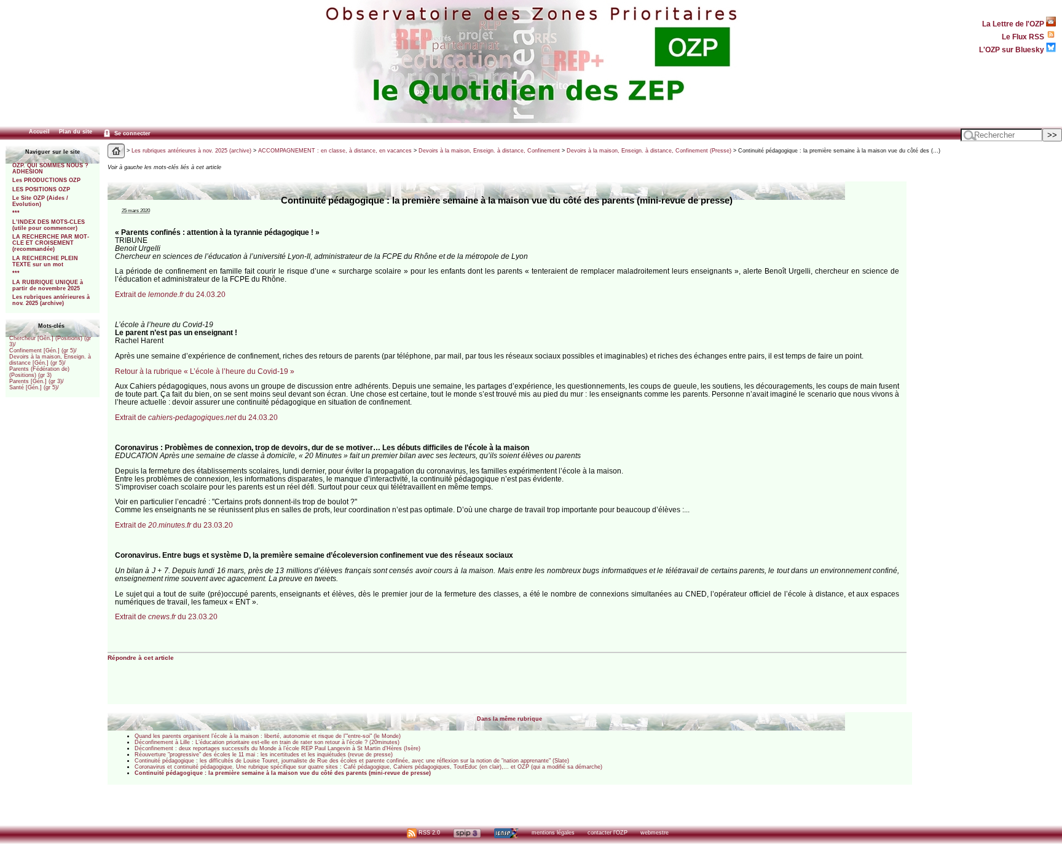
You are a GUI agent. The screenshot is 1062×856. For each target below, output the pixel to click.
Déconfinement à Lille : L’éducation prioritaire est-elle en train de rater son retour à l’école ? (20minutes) (267, 742)
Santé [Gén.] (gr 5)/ (34, 387)
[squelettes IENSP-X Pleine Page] (506, 833)
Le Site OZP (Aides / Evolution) (40, 201)
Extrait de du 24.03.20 (170, 294)
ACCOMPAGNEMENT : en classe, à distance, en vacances (335, 151)
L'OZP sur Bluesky (1012, 50)
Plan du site (75, 132)
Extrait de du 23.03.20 (174, 525)
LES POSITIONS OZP (41, 189)
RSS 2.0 (428, 833)
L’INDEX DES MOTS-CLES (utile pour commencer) (48, 225)
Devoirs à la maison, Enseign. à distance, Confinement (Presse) (649, 151)
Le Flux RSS (1024, 37)
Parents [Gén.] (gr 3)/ (36, 381)
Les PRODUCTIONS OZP (46, 180)
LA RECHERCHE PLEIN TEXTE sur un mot (45, 261)
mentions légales (553, 833)
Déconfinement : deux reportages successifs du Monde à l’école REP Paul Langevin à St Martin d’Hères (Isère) (277, 748)
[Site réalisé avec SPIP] (467, 833)
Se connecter (131, 133)
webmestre (654, 833)
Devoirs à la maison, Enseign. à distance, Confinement (489, 151)
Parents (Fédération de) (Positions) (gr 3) (39, 372)
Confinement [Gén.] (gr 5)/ (43, 350)
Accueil (39, 132)
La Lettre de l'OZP (1014, 24)
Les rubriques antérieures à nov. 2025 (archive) (51, 300)
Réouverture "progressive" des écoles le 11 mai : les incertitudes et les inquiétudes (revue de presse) (264, 754)
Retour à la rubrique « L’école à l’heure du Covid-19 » (204, 371)
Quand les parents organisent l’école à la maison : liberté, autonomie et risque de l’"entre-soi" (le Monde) (268, 736)
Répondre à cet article (141, 657)
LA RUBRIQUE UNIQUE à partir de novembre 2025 (47, 285)
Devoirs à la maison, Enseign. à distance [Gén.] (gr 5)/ (50, 360)
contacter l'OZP (607, 833)
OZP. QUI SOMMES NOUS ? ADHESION (50, 168)
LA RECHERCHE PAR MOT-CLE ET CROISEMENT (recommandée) (50, 243)
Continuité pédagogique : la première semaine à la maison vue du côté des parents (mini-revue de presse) (283, 773)
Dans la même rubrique (509, 719)
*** (16, 213)
